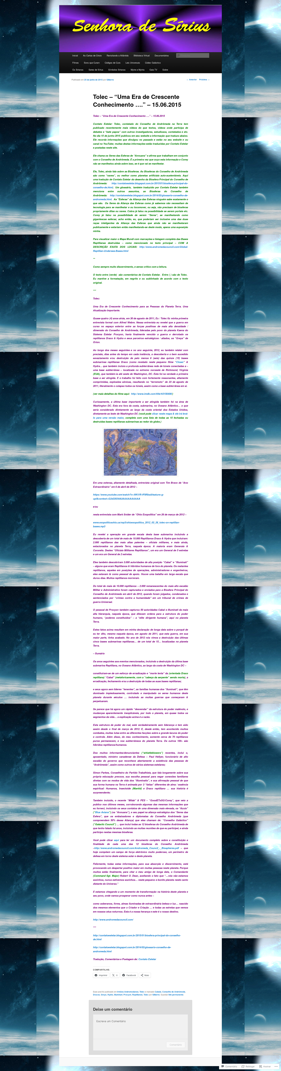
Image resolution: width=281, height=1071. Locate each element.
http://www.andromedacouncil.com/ (113, 919)
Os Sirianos (77, 69)
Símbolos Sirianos (117, 69)
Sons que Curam (92, 62)
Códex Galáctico (153, 62)
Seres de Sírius (96, 69)
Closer (180, 362)
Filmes (75, 62)
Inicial (75, 55)
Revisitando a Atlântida (117, 55)
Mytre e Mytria (137, 69)
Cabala (158, 991)
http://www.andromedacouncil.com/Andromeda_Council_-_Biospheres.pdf (136, 848)
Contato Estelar (147, 959)
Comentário (176, 1044)
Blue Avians (102, 812)
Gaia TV (153, 69)
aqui (116, 840)
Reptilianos (137, 994)
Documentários (162, 55)
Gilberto (110, 79)
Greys (104, 994)
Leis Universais (133, 62)
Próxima (204, 79)
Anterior (192, 79)
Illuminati (118, 994)
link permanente (175, 994)
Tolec (142, 991)
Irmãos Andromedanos (128, 991)
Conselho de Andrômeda (173, 991)
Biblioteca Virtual (142, 55)
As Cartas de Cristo (92, 55)
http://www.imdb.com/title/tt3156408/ (151, 393)
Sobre (165, 69)
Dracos (96, 994)
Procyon (127, 994)
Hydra (110, 994)
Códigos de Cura (112, 62)
